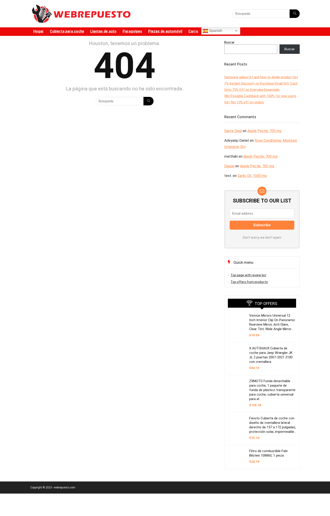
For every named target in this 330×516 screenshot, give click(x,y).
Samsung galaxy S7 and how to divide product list (261, 77)
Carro (193, 31)
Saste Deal (233, 131)
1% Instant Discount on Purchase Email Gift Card (260, 83)
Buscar (229, 42)
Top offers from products (249, 282)
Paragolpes (132, 31)
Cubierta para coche (67, 31)
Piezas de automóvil (165, 31)
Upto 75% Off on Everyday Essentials (251, 90)
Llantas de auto (103, 31)
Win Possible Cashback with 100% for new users (260, 96)
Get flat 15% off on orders (244, 102)
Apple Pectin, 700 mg (264, 131)
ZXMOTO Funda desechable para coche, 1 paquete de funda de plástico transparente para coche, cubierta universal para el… (272, 390)
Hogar (38, 31)
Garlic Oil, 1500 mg (252, 176)
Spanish (215, 31)
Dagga (229, 166)
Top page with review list (248, 275)
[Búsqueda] (295, 13)
